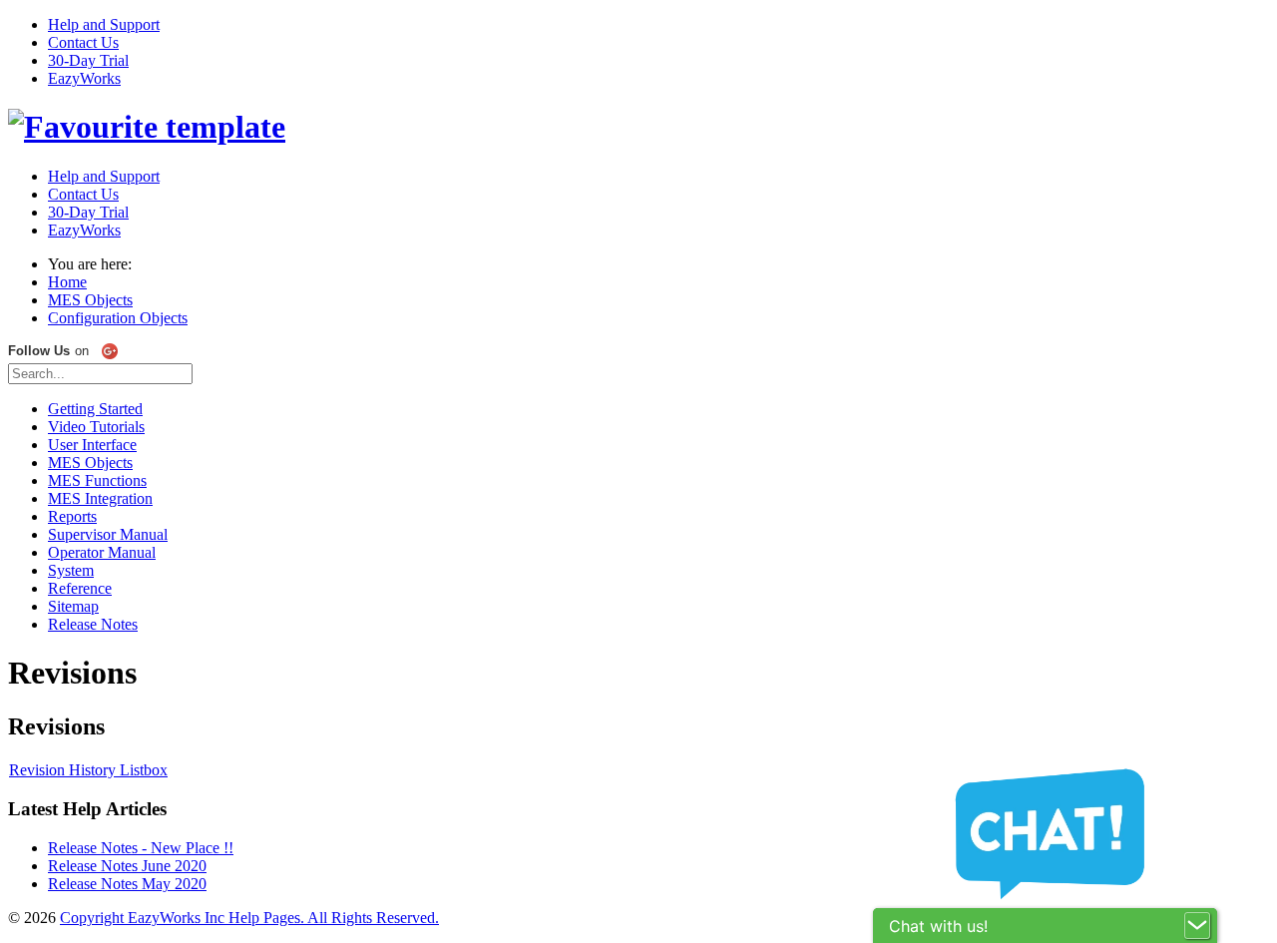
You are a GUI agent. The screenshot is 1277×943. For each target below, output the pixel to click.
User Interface (92, 444)
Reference (80, 588)
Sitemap (73, 606)
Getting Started (95, 408)
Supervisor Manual (108, 534)
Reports (72, 516)
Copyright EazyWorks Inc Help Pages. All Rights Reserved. (249, 917)
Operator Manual (102, 552)
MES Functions (97, 480)
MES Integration (100, 498)
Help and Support (104, 24)
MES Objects (90, 462)
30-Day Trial (88, 60)
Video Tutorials (96, 426)
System (71, 570)
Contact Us (83, 42)
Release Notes (93, 624)
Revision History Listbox (88, 769)
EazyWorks (84, 78)
